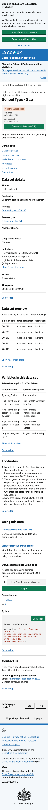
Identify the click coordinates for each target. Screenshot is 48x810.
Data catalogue (16, 85)
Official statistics (12, 221)
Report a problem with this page (24, 718)
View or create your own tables (17, 545)
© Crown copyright (24, 803)
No (43, 705)
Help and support (11, 744)
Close (43, 77)
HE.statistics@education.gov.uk (24, 678)
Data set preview (10, 155)
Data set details (10, 150)
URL (4, 582)
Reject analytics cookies (24, 39)
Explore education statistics (18, 57)
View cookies (24, 45)
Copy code (38, 618)
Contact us (7, 172)
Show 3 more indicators (13, 267)
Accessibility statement (14, 740)
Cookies (6, 736)
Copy (24, 588)
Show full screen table (13, 359)
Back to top (8, 297)
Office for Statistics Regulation (17, 761)
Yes (31, 705)
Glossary (31, 740)
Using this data (9, 168)
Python (8, 600)
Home (4, 85)
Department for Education (15, 753)
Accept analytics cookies (24, 32)
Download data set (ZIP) (24, 126)
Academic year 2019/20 (14, 210)
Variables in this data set (14, 159)
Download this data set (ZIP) (17, 529)
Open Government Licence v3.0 (18, 774)
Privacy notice (19, 736)
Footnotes (7, 163)
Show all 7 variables (12, 443)
